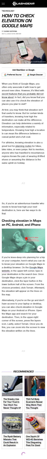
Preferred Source (14, 75)
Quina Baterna (10, 31)
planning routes (23, 146)
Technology (8, 11)
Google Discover (36, 75)
